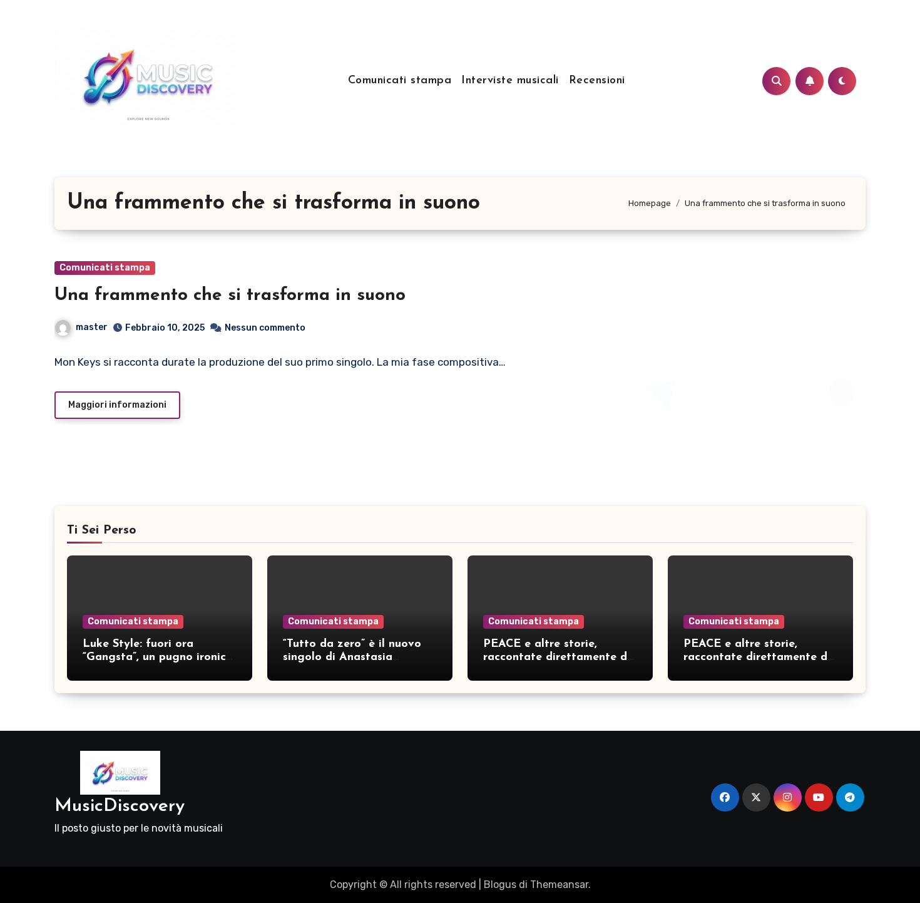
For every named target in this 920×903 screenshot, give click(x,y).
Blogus (500, 884)
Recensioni (597, 80)
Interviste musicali (510, 80)
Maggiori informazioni (117, 405)
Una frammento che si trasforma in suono (230, 295)
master (92, 327)
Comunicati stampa (400, 80)
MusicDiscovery (119, 806)
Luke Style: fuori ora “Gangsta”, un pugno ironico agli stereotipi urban (158, 658)
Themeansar (559, 884)
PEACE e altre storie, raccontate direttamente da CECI (558, 658)
